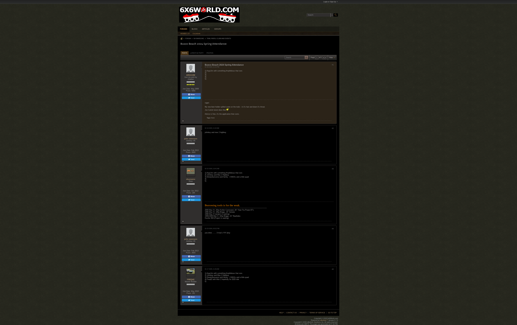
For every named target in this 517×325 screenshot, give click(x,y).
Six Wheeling (198, 38)
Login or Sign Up (329, 2)
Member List (185, 33)
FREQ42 (190, 279)
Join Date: (187, 89)
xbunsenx (190, 179)
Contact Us (291, 313)
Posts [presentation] (184, 53)
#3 (333, 169)
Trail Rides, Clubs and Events (219, 38)
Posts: (188, 91)
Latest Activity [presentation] (197, 53)
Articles (206, 29)
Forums (183, 29)
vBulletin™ (324, 320)
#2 (333, 128)
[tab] (184, 53)
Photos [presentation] (210, 53)
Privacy (303, 313)
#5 (333, 269)
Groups (217, 29)
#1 (333, 65)
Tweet (192, 98)
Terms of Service (317, 313)
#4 (333, 229)
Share (192, 94)
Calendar (196, 33)
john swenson (190, 139)
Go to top (332, 313)
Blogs (194, 29)
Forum (188, 38)
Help (281, 313)
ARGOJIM (190, 75)
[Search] (335, 15)
